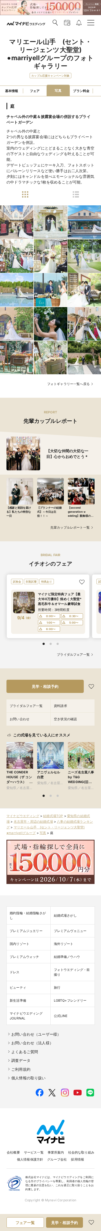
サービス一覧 (34, 1152)
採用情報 (77, 1159)
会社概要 (13, 1152)
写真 (43, 833)
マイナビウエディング (22, 816)
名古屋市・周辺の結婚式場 (33, 821)
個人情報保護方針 (30, 1159)
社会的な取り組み (81, 1152)
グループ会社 (57, 1159)
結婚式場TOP (53, 816)
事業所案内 (56, 1152)
